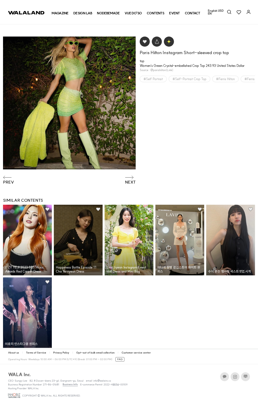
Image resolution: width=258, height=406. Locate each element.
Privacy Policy (61, 352)
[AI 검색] (229, 12)
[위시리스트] (239, 12)
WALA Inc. (19, 374)
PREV (8, 182)
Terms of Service (36, 352)
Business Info (70, 384)
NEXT (130, 182)
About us (13, 352)
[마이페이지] (248, 12)
